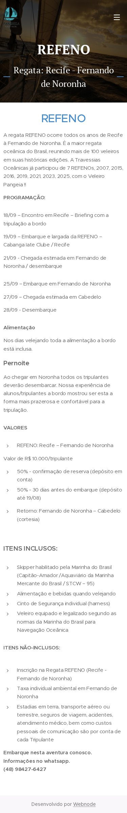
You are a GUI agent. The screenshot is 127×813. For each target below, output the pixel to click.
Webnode (84, 804)
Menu (117, 17)
